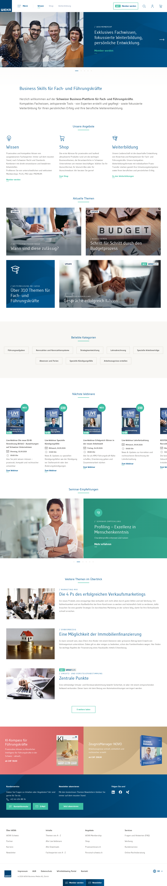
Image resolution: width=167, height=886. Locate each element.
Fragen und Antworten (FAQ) (137, 835)
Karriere (9, 847)
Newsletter (11, 852)
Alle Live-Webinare (54, 841)
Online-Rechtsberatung (135, 852)
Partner (9, 841)
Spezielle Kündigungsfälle (81, 361)
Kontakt (84, 871)
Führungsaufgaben (16, 350)
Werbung (129, 841)
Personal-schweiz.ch (93, 852)
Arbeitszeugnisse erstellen (115, 361)
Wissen (41, 6)
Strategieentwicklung (89, 350)
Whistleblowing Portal (66, 871)
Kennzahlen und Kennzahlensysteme (52, 350)
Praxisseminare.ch (93, 847)
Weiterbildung (64, 6)
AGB (34, 871)
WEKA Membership (93, 835)
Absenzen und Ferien (49, 361)
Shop (51, 6)
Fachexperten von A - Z (56, 852)
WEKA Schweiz (12, 835)
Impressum (23, 871)
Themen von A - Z (53, 835)
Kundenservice (131, 847)
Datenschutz (46, 871)
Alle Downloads (52, 847)
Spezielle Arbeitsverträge (148, 350)
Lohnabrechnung (118, 350)
